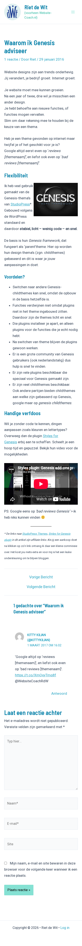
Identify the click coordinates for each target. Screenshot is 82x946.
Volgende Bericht (41, 587)
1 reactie (11, 59)
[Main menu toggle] (73, 12)
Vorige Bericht (41, 577)
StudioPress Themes (34, 533)
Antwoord (59, 693)
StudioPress (20, 204)
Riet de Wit (36, 7)
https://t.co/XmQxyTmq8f (35, 675)
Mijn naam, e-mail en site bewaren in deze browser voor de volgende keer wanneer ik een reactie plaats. (40, 869)
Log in (64, 928)
